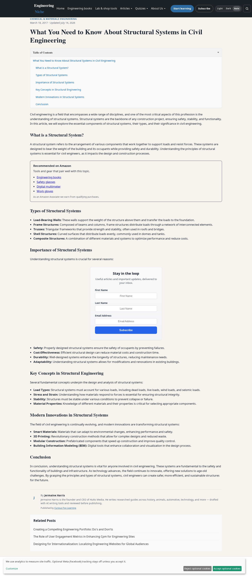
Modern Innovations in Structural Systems (60, 97)
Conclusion (42, 104)
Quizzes (140, 8)
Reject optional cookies (197, 568)
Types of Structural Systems (52, 75)
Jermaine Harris (54, 495)
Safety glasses (46, 182)
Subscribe (204, 8)
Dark (228, 8)
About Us (157, 8)
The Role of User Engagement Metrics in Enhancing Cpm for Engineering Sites (84, 536)
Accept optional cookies (227, 568)
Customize (12, 568)
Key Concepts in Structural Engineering (58, 89)
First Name (101, 290)
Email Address (103, 315)
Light (220, 8)
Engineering (44, 8)
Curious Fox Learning (65, 507)
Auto (236, 8)
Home (60, 8)
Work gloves (45, 191)
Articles (125, 8)
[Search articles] (247, 8)
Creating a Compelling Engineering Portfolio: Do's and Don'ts (73, 529)
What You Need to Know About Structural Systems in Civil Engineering (74, 60)
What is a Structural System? (52, 67)
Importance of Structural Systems (55, 82)
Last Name (101, 303)
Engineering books (80, 8)
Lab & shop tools (106, 8)
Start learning (182, 8)
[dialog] (124, 566)
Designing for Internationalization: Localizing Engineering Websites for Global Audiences (91, 544)
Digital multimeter (49, 186)
